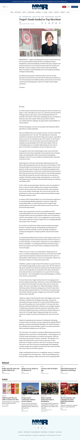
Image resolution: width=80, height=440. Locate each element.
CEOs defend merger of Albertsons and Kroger (68, 369)
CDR (64, 6)
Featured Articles (27, 16)
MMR (20, 22)
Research (38, 12)
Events (50, 12)
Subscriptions (51, 431)
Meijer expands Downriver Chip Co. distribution (47, 399)
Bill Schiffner (5, 404)
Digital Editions (44, 431)
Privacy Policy (59, 431)
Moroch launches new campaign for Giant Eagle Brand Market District (67, 400)
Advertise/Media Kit (35, 431)
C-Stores (45, 12)
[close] (79, 2)
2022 (20, 16)
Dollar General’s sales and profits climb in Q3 (10, 369)
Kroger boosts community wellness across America (28, 399)
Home (11, 12)
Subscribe (74, 6)
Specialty (62, 12)
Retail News (18, 12)
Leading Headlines (49, 16)
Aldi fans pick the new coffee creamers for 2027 (10, 399)
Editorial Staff (27, 431)
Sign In (68, 6)
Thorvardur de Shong (46, 409)
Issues (42, 16)
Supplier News (31, 12)
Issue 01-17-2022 (36, 16)
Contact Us (20, 431)
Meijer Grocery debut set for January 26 (30, 369)
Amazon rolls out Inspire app (49, 369)
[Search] (7, 6)
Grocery (56, 12)
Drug (68, 12)
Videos (24, 12)
